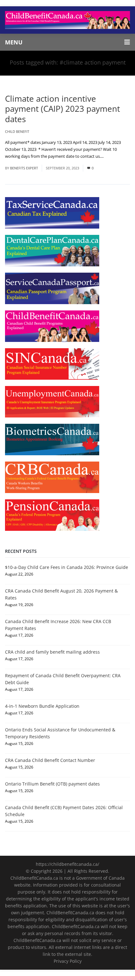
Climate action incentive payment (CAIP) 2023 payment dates (62, 109)
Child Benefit (17, 131)
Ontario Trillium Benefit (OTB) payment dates (52, 784)
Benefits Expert (24, 168)
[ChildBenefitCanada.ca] (67, 20)
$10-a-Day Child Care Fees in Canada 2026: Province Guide (66, 567)
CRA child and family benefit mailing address (52, 652)
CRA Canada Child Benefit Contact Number (50, 760)
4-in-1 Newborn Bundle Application (42, 706)
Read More (115, 156)
